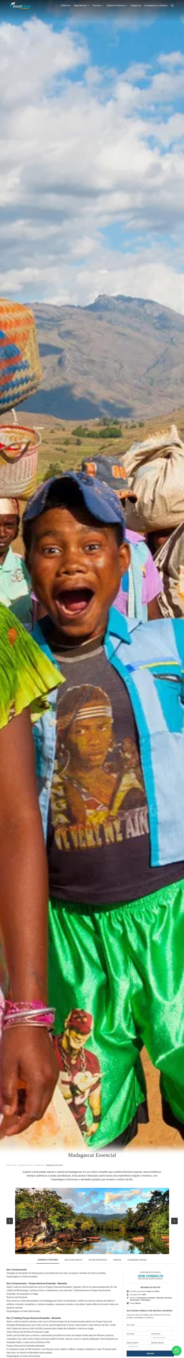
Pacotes (97, 5)
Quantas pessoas (157, 1343)
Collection (66, 5)
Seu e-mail (131, 1325)
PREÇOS (117, 1260)
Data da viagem (132, 1343)
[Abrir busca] (172, 5)
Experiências (80, 5)
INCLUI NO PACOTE (73, 1260)
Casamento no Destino (155, 5)
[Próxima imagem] (174, 1221)
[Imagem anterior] (9, 1221)
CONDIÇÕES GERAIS (137, 1260)
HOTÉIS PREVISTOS (98, 1260)
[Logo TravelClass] (20, 5)
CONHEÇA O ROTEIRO (48, 1260)
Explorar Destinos (116, 5)
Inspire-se (136, 5)
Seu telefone (155, 1334)
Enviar (150, 1353)
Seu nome (130, 1334)
